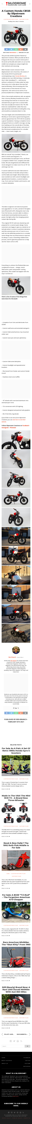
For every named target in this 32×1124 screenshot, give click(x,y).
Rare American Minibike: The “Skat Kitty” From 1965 (16, 943)
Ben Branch (13, 52)
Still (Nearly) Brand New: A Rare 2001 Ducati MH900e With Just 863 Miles (16, 989)
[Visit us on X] (14, 1041)
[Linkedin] (16, 708)
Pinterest (13, 427)
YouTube (27, 1063)
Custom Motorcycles (11, 19)
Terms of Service (17, 1118)
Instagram (5, 427)
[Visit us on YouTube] (11, 1112)
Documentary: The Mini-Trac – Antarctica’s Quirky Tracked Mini (23, 1034)
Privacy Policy (6, 1118)
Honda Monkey (20, 76)
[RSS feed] (2, 3)
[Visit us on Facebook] (11, 1041)
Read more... (16, 1096)
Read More (5, 789)
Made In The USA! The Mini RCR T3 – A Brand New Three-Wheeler (16, 798)
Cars (8, 873)
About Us (5, 1063)
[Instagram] (14, 708)
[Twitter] (18, 708)
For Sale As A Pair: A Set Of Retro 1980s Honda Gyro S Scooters (16, 750)
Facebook (25, 425)
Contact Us (27, 1118)
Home (3, 1057)
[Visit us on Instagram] (18, 1041)
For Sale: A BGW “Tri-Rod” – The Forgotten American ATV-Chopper (16, 897)
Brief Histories (7, 1060)
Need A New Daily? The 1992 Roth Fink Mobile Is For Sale (16, 845)
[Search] (27, 1046)
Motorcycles (24, 19)
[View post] (16, 765)
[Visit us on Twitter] (14, 1112)
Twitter (27, 1060)
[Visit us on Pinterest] (17, 1112)
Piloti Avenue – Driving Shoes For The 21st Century (9, 1034)
